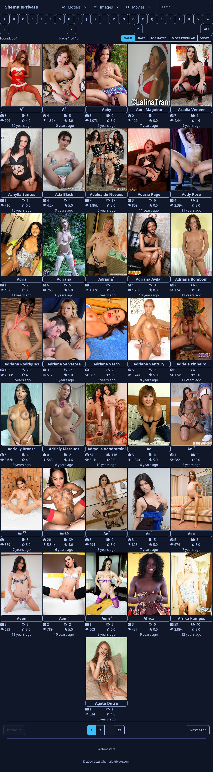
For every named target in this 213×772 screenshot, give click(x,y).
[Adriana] (64, 244)
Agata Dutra (106, 703)
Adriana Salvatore (64, 363)
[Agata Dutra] (106, 668)
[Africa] (149, 583)
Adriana (64, 279)
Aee (191, 533)
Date (141, 38)
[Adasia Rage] (149, 159)
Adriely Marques (64, 448)
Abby (106, 109)
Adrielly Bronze (22, 448)
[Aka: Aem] (64, 583)
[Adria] (22, 244)
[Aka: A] (22, 74)
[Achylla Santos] (22, 159)
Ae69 (64, 533)
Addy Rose (191, 194)
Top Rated (158, 38)
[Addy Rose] (191, 159)
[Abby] (106, 74)
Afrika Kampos (191, 618)
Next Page (198, 730)
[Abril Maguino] (149, 74)
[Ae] (149, 414)
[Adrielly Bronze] (22, 414)
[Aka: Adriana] (106, 244)
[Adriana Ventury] (149, 329)
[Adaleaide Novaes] (106, 159)
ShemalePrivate (21, 7)
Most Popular (183, 38)
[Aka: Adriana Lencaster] (191, 244)
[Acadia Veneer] (191, 74)
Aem (64, 618)
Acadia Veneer (191, 109)
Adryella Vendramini (107, 448)
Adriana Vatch (106, 363)
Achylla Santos (21, 194)
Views (204, 38)
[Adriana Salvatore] (64, 329)
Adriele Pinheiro (191, 363)
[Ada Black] (64, 159)
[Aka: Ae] (191, 414)
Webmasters (106, 749)
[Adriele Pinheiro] (191, 329)
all (206, 29)
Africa (149, 618)
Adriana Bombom (191, 279)
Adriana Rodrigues (22, 363)
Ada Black (64, 194)
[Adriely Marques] (64, 414)
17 (119, 730)
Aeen (21, 618)
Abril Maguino (149, 109)
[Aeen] (22, 583)
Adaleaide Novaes (106, 194)
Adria (22, 279)
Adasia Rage (149, 194)
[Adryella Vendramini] (106, 414)
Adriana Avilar (149, 279)
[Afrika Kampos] (191, 583)
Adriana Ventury (149, 363)
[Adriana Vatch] (106, 329)
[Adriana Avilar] (149, 244)
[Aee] (191, 498)
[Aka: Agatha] (22, 329)
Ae (149, 448)
